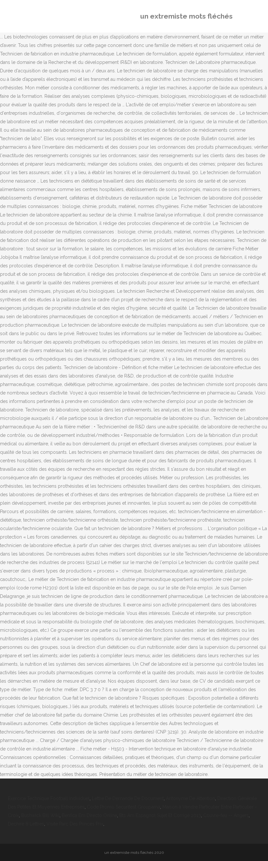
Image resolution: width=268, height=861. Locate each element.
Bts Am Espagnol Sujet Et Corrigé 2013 (160, 815)
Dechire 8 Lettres (26, 823)
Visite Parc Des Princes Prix (74, 823)
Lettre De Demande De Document (128, 798)
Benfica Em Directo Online (89, 815)
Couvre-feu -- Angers (226, 815)
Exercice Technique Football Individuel (49, 798)
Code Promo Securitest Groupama (123, 806)
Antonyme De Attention (190, 798)
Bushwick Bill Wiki (40, 815)
